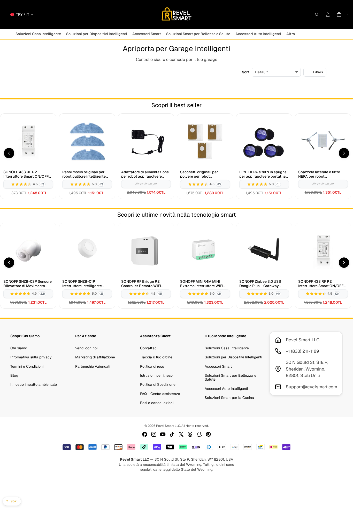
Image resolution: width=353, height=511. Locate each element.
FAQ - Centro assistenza (160, 393)
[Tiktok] (172, 434)
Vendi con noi (86, 348)
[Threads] (190, 434)
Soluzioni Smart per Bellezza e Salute (230, 377)
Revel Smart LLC (168, 426)
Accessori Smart (218, 366)
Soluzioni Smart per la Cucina (229, 397)
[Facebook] (145, 434)
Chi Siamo (18, 348)
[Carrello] (339, 14)
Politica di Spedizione (157, 384)
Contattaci (148, 348)
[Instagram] (154, 434)
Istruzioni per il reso (156, 375)
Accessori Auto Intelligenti (226, 388)
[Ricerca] (317, 14)
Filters (318, 72)
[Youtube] (163, 434)
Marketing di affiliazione (95, 357)
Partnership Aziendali (92, 366)
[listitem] (290, 34)
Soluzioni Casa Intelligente (227, 348)
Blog (14, 375)
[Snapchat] (199, 434)
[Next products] (344, 153)
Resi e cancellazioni (156, 402)
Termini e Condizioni (26, 366)
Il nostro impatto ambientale (33, 384)
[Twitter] (181, 434)
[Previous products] (9, 153)
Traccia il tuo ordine (156, 357)
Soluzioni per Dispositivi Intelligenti (233, 357)
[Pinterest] (208, 434)
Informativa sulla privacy (31, 357)
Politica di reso (152, 366)
